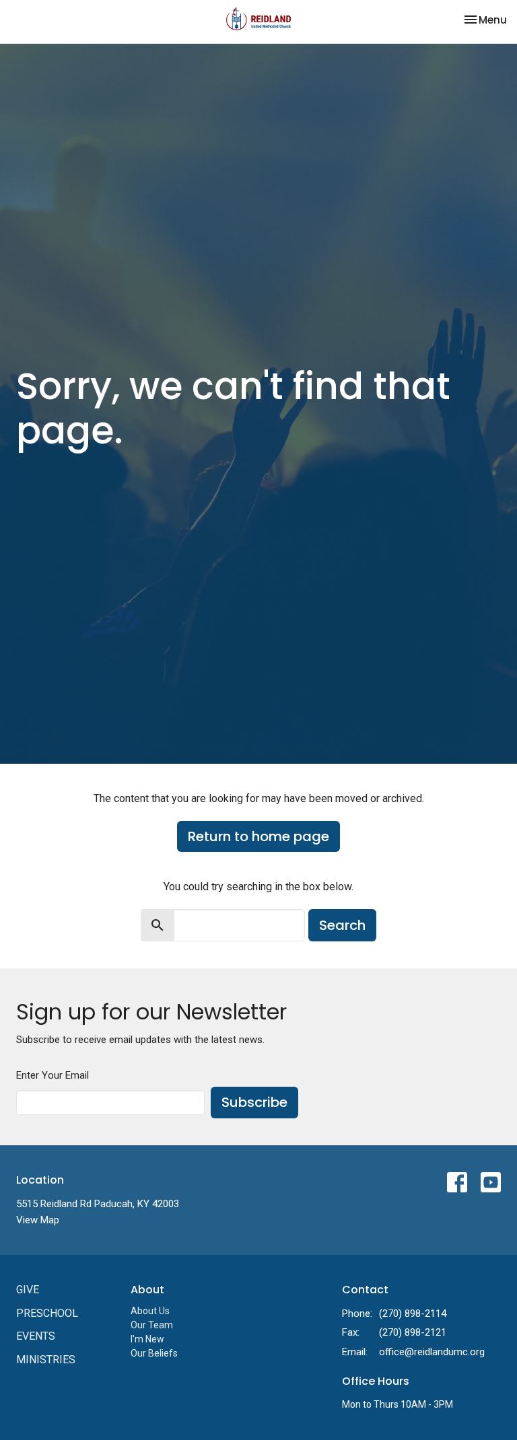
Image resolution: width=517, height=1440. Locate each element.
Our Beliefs (154, 1353)
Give (27, 1289)
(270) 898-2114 (412, 1313)
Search (342, 925)
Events (35, 1336)
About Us (150, 1310)
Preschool (47, 1313)
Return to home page (258, 836)
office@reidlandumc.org (432, 1352)
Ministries (45, 1359)
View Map (37, 1220)
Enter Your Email (52, 1075)
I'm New (147, 1339)
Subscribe (254, 1102)
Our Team (152, 1325)
